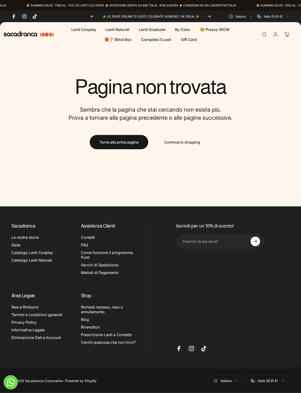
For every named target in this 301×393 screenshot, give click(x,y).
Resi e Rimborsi (25, 307)
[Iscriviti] (255, 241)
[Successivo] (209, 16)
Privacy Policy (24, 322)
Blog (85, 319)
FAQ (84, 245)
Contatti (88, 237)
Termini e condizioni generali (36, 314)
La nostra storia (25, 237)
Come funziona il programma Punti (107, 255)
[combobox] (241, 16)
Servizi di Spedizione (99, 265)
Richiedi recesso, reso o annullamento (102, 309)
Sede (15, 245)
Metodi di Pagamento (100, 272)
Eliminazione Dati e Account (36, 337)
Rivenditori (90, 327)
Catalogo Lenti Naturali (31, 260)
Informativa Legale (27, 330)
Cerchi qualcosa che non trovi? (108, 342)
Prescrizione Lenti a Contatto (106, 334)
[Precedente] (92, 16)
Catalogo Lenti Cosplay (32, 252)
